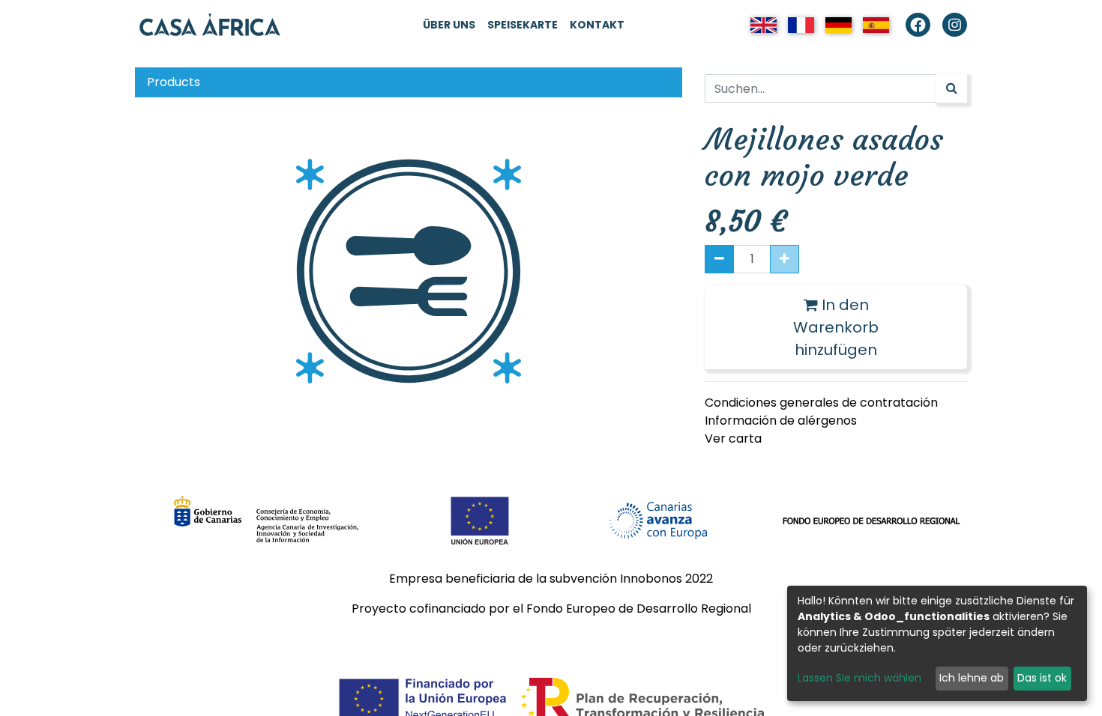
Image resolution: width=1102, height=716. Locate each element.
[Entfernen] (719, 259)
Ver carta (733, 438)
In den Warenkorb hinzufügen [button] (836, 327)
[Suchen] (951, 88)
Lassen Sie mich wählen (859, 677)
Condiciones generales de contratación (821, 402)
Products (173, 82)
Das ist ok (1042, 677)
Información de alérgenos (781, 420)
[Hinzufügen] (784, 259)
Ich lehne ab (971, 677)
